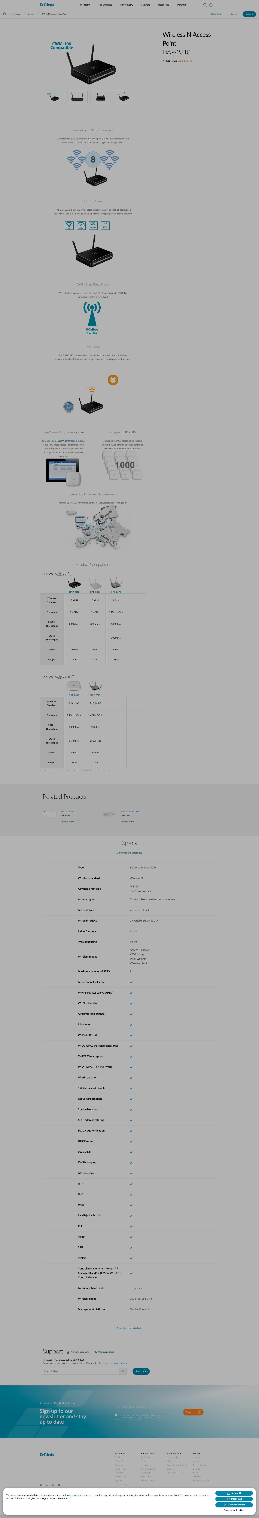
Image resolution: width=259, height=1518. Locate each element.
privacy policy (78, 1495)
